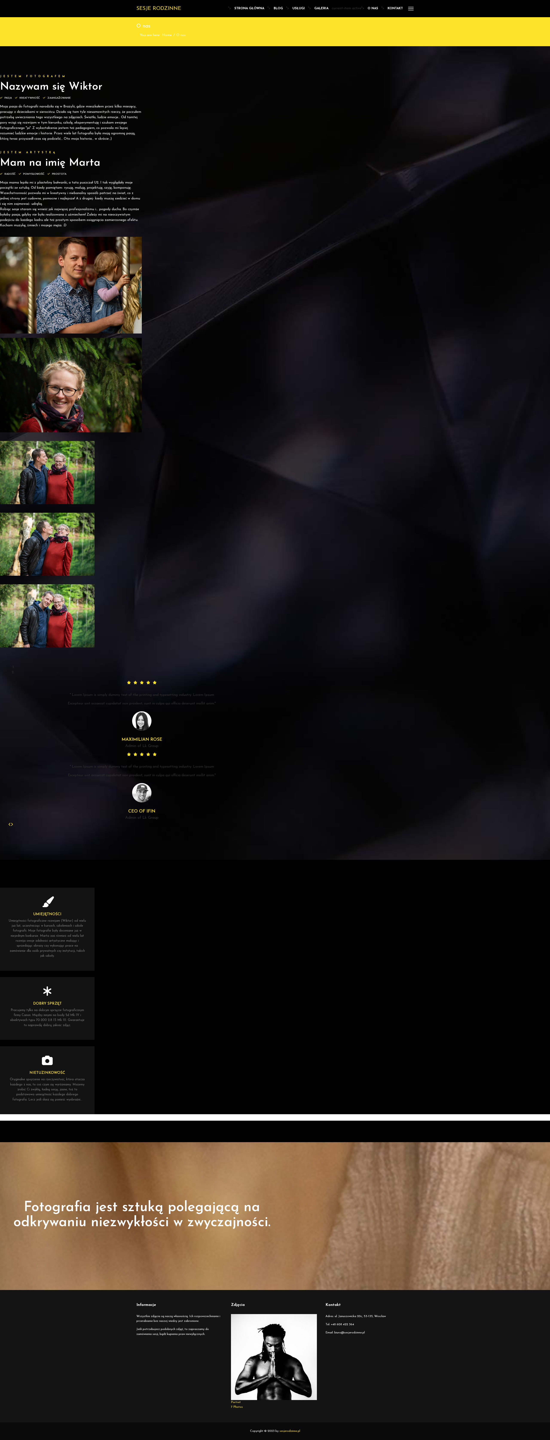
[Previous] (10, 824)
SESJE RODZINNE (158, 8)
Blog (278, 8)
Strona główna (249, 8)
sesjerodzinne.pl (290, 1431)
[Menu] (411, 8)
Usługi (298, 8)
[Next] (12, 824)
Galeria (321, 8)
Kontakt (395, 8)
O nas (373, 8)
